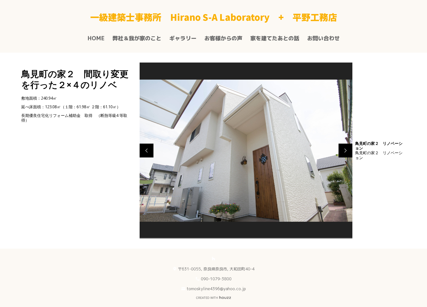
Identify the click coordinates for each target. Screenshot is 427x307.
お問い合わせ (323, 38)
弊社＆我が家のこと (136, 38)
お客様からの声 (223, 38)
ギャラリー (182, 38)
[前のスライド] (146, 150)
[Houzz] (213, 258)
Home (96, 38)
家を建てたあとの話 (274, 38)
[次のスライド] (345, 150)
